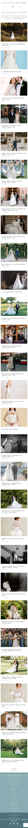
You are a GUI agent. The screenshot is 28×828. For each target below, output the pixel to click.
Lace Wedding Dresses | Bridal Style (11, 71)
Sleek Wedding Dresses (14, 782)
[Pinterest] (17, 823)
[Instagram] (11, 823)
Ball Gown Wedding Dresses (14, 777)
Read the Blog (14, 796)
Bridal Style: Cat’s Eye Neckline (10, 429)
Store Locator (14, 798)
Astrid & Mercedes (14, 786)
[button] (12, 7)
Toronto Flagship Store (14, 808)
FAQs (14, 794)
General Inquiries (14, 810)
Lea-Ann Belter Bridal (14, 784)
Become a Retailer (14, 806)
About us (14, 791)
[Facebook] (14, 823)
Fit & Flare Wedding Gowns (14, 779)
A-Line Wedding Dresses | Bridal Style (12, 292)
